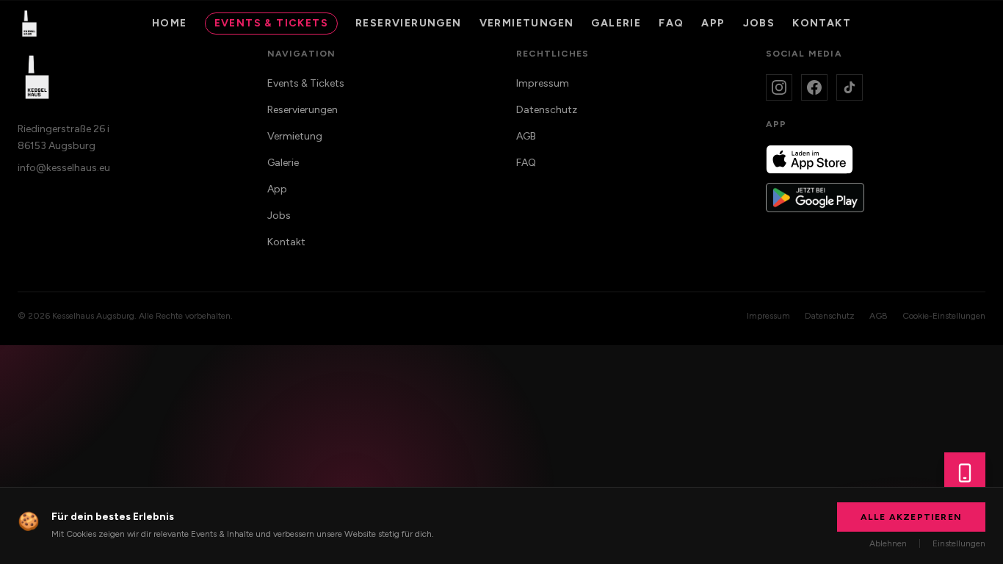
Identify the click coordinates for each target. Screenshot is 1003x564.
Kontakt (821, 23)
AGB (526, 136)
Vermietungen (526, 23)
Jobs (759, 23)
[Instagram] (779, 87)
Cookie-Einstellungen (943, 316)
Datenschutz (546, 110)
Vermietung (294, 136)
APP (713, 23)
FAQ (671, 23)
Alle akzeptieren (911, 517)
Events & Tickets (271, 23)
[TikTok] (849, 87)
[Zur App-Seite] (964, 473)
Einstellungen (959, 543)
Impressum (542, 83)
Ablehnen (888, 543)
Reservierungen (408, 23)
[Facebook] (814, 87)
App (277, 189)
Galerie (616, 23)
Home (169, 23)
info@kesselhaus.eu (64, 168)
